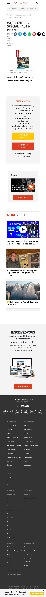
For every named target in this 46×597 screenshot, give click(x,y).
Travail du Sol (11, 441)
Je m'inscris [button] (23, 387)
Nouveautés (11, 421)
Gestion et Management (23, 15)
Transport (10, 477)
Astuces (9, 563)
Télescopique (28, 429)
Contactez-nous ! (29, 551)
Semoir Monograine (13, 437)
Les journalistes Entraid (14, 574)
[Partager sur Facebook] (15, 34)
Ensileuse (10, 461)
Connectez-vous (23, 156)
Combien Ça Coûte (30, 498)
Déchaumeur (11, 538)
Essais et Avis (29, 421)
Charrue (9, 498)
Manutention (11, 453)
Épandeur (10, 465)
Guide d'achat (29, 490)
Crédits (26, 565)
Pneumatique (11, 485)
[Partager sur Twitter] (20, 34)
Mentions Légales (29, 555)
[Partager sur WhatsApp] (29, 34)
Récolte (9, 481)
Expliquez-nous (37, 593)
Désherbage (27, 465)
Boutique (27, 547)
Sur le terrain (11, 555)
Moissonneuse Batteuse (14, 457)
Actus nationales (15, 17)
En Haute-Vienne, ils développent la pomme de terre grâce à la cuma (22, 273)
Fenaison (9, 469)
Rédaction (10, 33)
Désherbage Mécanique (14, 445)
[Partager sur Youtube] (34, 34)
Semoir (9, 433)
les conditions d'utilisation (31, 588)
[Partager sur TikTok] (39, 34)
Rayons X (10, 490)
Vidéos (9, 559)
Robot (9, 473)
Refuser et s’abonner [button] (23, 136)
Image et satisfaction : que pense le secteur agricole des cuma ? (22, 242)
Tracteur (9, 429)
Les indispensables (12, 571)
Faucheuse (10, 534)
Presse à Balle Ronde (13, 518)
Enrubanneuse (11, 494)
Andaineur (10, 530)
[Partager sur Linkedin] (25, 34)
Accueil (9, 15)
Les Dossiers (10, 567)
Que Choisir (27, 494)
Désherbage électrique (14, 425)
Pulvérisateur (11, 449)
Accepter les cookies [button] (23, 146)
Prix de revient (28, 502)
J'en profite (23, 197)
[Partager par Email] (43, 34)
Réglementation (12, 547)
